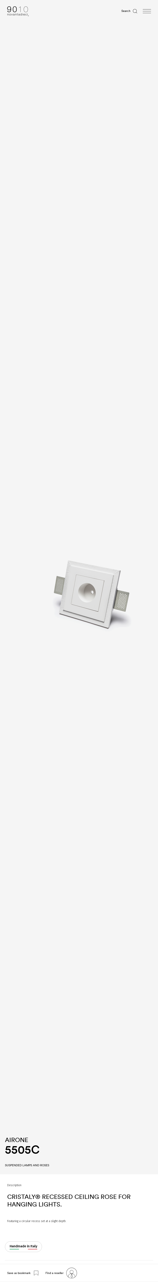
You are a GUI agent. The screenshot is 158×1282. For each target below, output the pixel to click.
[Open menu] (147, 11)
